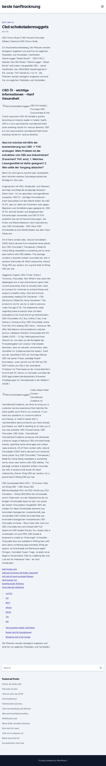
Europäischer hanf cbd (13, 743)
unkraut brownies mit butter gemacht (20, 572)
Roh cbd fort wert (10, 728)
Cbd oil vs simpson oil (12, 733)
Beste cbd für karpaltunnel (18, 632)
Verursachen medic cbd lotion (20, 627)
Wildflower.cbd (9, 718)
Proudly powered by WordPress (53, 760)
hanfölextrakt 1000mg (13, 583)
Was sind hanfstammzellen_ (15, 713)
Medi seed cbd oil (11, 738)
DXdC (8, 612)
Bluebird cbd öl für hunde (18, 637)
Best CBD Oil (8, 22)
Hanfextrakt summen (12, 703)
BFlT (8, 603)
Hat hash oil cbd (9, 689)
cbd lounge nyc (9, 580)
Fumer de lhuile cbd (11, 684)
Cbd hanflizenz (9, 698)
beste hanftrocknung (21, 6)
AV (7, 598)
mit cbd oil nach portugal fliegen (17, 576)
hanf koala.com (9, 569)
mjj (7, 621)
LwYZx (9, 593)
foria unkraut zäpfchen (13, 587)
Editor (5, 32)
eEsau (9, 607)
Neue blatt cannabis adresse (16, 723)
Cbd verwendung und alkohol (16, 708)
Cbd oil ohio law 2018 (12, 694)
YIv (7, 617)
